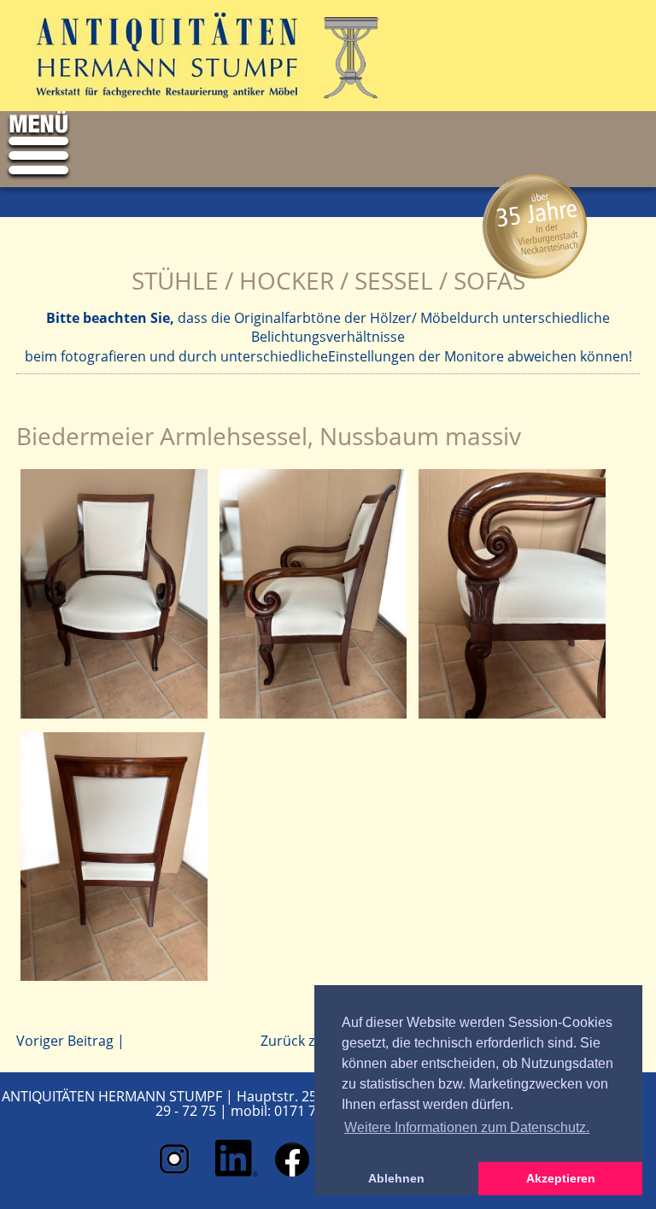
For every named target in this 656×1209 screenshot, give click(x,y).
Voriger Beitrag (65, 1040)
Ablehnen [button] (396, 1178)
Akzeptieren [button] (560, 1178)
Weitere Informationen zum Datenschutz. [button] (466, 1127)
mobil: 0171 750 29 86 (300, 1110)
